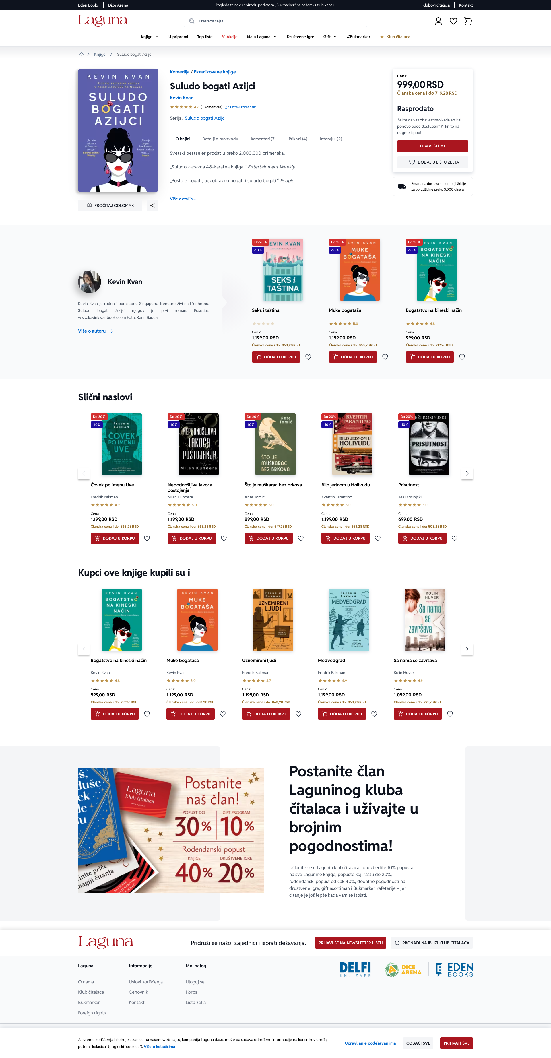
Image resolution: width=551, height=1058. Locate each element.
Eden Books (88, 5)
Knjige (100, 54)
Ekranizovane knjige (215, 72)
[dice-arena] (403, 969)
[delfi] (355, 969)
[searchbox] (275, 21)
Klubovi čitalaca (436, 5)
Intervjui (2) (331, 138)
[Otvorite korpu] (468, 21)
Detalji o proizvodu (220, 138)
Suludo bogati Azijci (205, 118)
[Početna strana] (104, 21)
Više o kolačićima (159, 1046)
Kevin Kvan (181, 98)
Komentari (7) (263, 138)
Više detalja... (183, 198)
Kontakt (466, 5)
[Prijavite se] (438, 21)
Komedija (180, 72)
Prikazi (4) (298, 138)
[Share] (152, 205)
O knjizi (183, 138)
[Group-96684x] (454, 969)
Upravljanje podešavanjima (370, 1043)
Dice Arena (118, 5)
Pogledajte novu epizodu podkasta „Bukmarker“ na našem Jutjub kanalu (275, 5)
